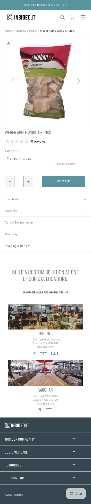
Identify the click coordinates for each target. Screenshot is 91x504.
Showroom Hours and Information (43, 292)
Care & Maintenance (19, 222)
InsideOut (18, 494)
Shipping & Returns (18, 246)
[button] (62, 17)
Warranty (11, 234)
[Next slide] (78, 81)
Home (8, 30)
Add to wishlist (66, 164)
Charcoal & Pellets (26, 30)
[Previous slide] (13, 81)
